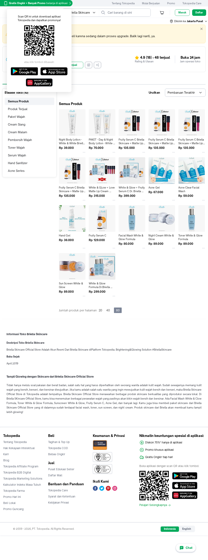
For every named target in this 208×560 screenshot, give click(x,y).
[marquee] (104, 34)
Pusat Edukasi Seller (61, 469)
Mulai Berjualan (151, 3)
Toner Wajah (16, 147)
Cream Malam (17, 132)
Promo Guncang (13, 509)
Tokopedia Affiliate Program (20, 466)
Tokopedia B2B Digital (17, 472)
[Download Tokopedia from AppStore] (184, 485)
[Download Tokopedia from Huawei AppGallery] (184, 495)
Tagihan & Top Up (59, 442)
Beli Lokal (9, 503)
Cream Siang (16, 124)
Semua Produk (18, 101)
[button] (188, 21)
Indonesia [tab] (170, 528)
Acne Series (16, 170)
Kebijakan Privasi (58, 502)
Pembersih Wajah (20, 140)
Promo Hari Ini (12, 496)
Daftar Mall (55, 475)
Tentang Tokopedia (123, 3)
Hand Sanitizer (17, 163)
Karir (6, 454)
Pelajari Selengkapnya (153, 505)
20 (100, 310)
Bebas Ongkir (56, 454)
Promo (171, 3)
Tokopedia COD (58, 448)
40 (108, 310)
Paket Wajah (16, 116)
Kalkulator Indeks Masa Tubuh (22, 484)
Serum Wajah (17, 155)
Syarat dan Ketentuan (61, 496)
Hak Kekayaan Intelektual (19, 448)
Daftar (199, 12)
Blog (6, 460)
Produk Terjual (17, 109)
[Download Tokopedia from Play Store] (184, 476)
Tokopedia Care (192, 3)
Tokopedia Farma (14, 490)
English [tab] (186, 528)
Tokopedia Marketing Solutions (22, 478)
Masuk (182, 12)
